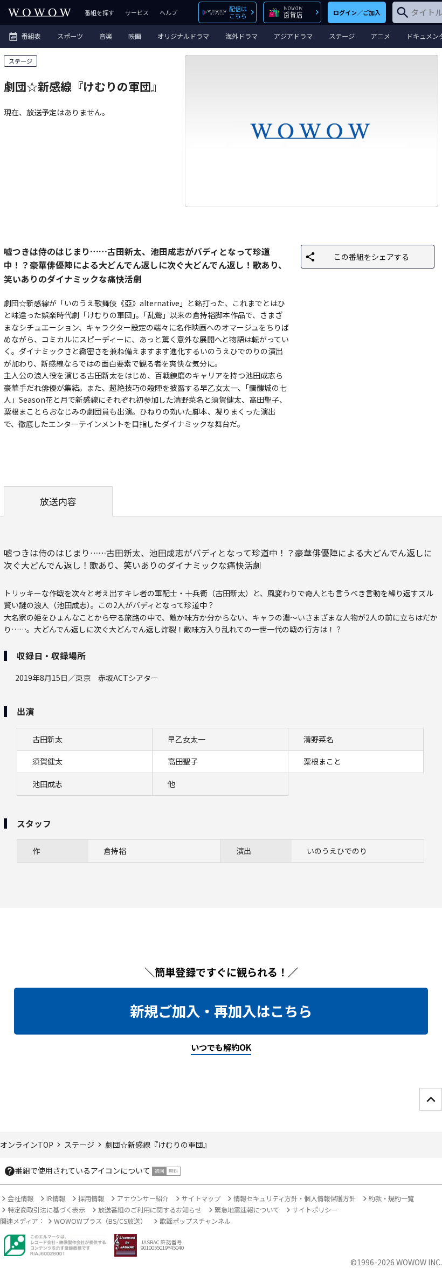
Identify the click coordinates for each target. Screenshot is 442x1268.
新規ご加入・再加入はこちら (221, 1011)
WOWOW (39, 12)
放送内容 (58, 501)
